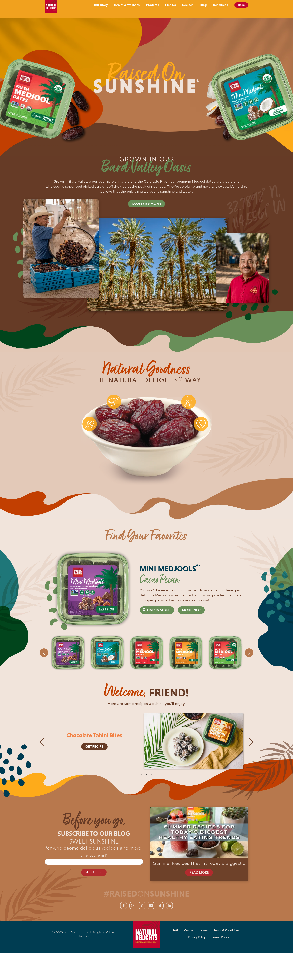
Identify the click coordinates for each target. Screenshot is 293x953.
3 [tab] (151, 774)
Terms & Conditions (226, 930)
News (204, 930)
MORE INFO (191, 610)
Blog (203, 5)
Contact (189, 930)
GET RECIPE (94, 747)
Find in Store (158, 610)
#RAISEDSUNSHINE (146, 893)
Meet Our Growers (146, 204)
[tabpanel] (146, 741)
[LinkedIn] (169, 905)
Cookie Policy (220, 937)
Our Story (101, 5)
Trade (241, 5)
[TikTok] (160, 905)
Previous (44, 652)
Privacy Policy (197, 937)
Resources (220, 5)
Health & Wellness (127, 5)
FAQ (175, 930)
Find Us (170, 5)
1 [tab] (141, 774)
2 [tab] (146, 774)
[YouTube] (151, 905)
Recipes (187, 5)
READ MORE (199, 872)
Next (249, 652)
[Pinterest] (142, 905)
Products (152, 5)
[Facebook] (123, 905)
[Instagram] (132, 905)
